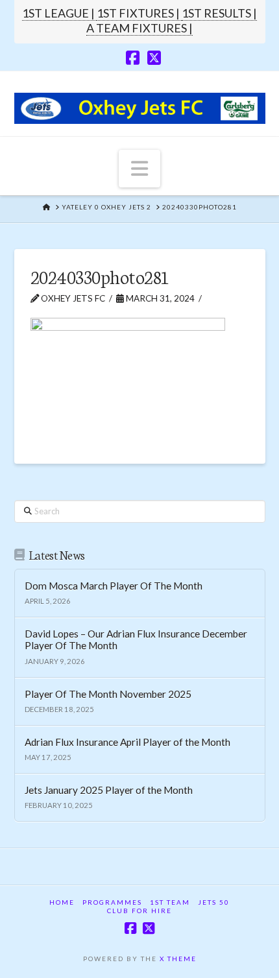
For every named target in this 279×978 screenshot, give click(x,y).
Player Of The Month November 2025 (108, 694)
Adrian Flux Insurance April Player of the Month (127, 742)
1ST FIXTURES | (139, 13)
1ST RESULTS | (219, 13)
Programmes (112, 902)
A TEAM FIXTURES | (139, 28)
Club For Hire (139, 910)
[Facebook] (133, 58)
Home (62, 902)
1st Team (170, 902)
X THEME (178, 958)
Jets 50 (214, 902)
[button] (139, 168)
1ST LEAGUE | (59, 13)
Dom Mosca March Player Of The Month (113, 585)
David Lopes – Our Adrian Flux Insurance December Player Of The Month (136, 640)
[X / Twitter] (154, 58)
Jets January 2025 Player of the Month (109, 790)
